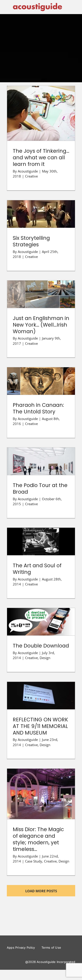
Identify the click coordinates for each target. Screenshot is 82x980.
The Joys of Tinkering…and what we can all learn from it (41, 104)
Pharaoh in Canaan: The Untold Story (41, 374)
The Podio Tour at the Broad (41, 457)
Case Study (33, 861)
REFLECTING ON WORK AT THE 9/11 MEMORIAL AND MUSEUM (41, 686)
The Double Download (41, 617)
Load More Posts (41, 891)
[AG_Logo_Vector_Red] (37, 4)
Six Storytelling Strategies (41, 209)
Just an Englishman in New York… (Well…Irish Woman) (41, 287)
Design (45, 657)
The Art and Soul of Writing (41, 537)
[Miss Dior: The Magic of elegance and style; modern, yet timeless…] (41, 794)
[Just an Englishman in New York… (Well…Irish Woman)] (41, 294)
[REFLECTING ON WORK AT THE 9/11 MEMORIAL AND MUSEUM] (41, 695)
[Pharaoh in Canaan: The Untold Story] (41, 381)
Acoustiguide (28, 171)
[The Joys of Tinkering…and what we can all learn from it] (41, 113)
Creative (31, 176)
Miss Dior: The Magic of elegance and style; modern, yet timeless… (41, 784)
